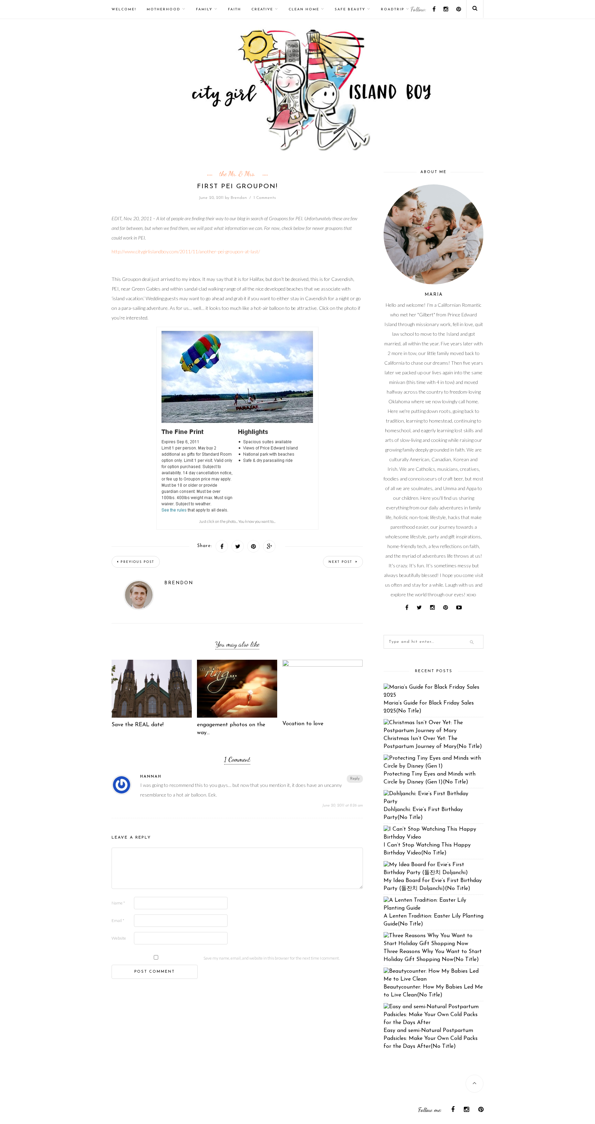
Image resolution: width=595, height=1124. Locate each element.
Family (204, 9)
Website (119, 938)
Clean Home (304, 9)
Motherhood (163, 9)
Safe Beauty (350, 9)
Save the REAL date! (138, 725)
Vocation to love (302, 724)
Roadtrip (392, 9)
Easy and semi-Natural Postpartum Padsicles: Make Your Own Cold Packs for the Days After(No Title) (431, 1038)
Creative (262, 9)
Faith (234, 9)
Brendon (239, 198)
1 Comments (264, 198)
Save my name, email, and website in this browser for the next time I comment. (271, 958)
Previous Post (137, 562)
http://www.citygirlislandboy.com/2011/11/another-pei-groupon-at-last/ (186, 251)
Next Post (341, 562)
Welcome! (124, 9)
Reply (354, 779)
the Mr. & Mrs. (237, 173)
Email (118, 920)
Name (118, 902)
